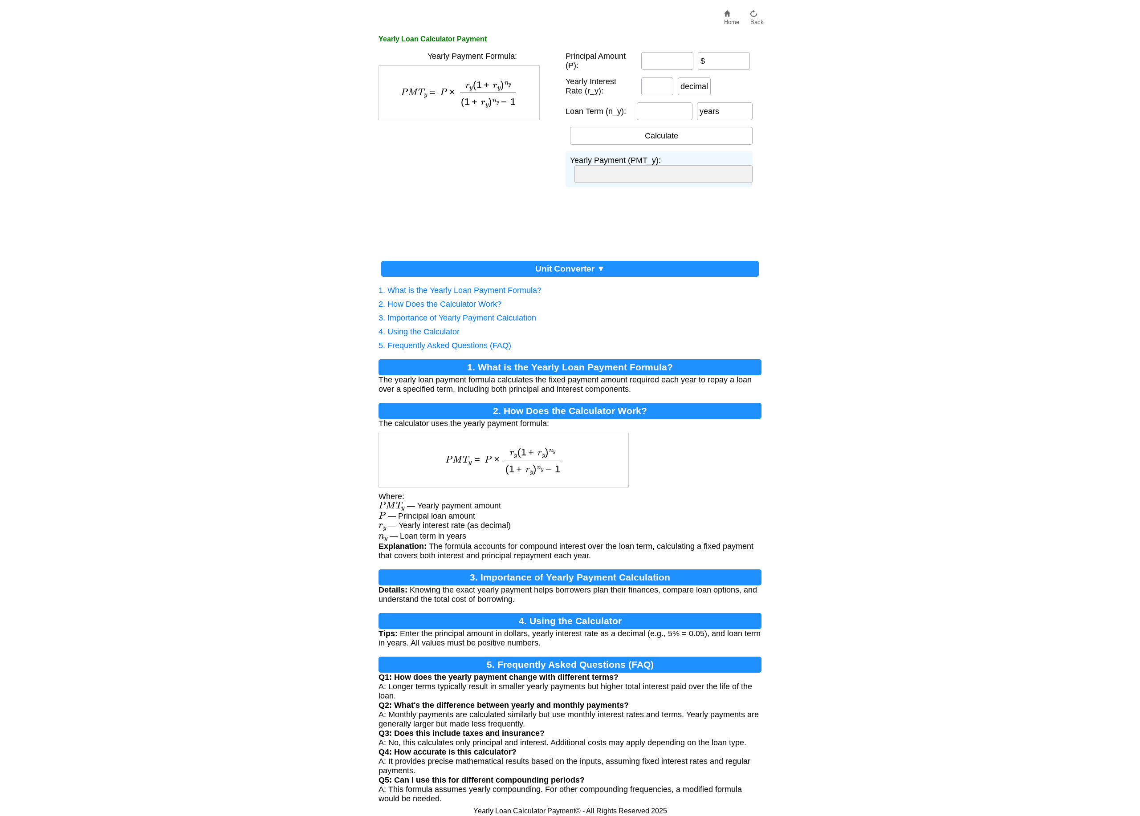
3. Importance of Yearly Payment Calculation (457, 317)
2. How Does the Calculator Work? (440, 304)
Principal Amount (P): (596, 61)
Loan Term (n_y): (596, 111)
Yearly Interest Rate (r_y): (591, 86)
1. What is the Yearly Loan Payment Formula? (460, 290)
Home (731, 20)
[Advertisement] (468, 187)
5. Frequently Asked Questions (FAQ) (445, 345)
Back (757, 20)
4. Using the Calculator (419, 331)
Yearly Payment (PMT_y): (615, 160)
